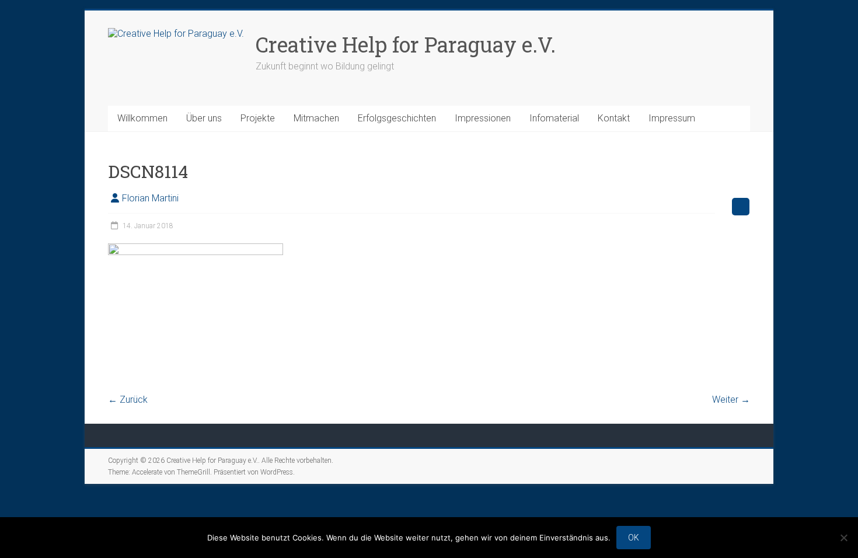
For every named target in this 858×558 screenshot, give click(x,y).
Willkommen (142, 118)
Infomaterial (554, 118)
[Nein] (843, 537)
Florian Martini (150, 198)
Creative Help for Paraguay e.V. (406, 44)
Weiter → (731, 399)
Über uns (204, 118)
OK (633, 537)
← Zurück (128, 399)
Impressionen (483, 118)
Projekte (257, 118)
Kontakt (614, 118)
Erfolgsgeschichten (397, 118)
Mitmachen (316, 118)
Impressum (671, 118)
